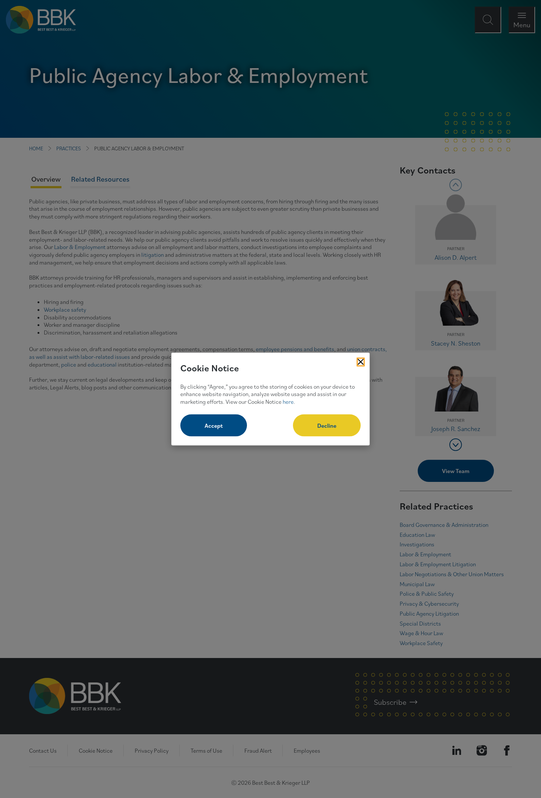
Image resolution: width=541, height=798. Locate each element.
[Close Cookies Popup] (361, 362)
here (288, 401)
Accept (214, 425)
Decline (326, 425)
